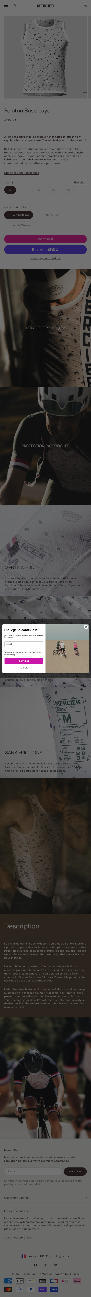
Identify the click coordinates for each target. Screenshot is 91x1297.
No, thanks (24, 668)
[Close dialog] (86, 627)
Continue (24, 660)
